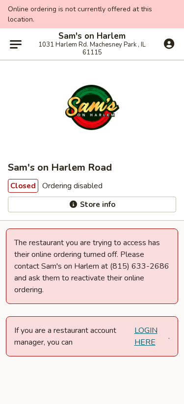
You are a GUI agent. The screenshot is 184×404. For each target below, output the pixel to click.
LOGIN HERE (146, 336)
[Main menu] (15, 44)
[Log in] (169, 43)
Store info (96, 204)
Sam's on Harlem (92, 36)
